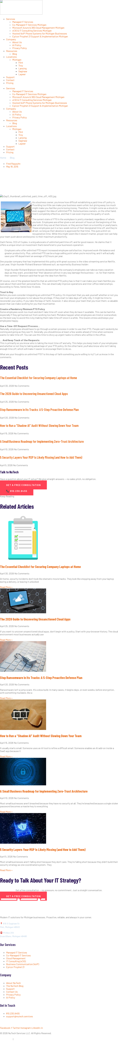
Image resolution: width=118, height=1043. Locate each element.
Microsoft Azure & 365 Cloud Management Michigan (38, 27)
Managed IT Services (22, 21)
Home (3, 157)
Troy (20, 65)
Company (11, 39)
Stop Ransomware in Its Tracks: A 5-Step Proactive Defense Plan (39, 410)
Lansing (22, 68)
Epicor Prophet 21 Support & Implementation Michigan (40, 36)
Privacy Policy (19, 48)
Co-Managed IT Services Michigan (29, 24)
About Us (17, 42)
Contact (10, 80)
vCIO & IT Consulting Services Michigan (32, 30)
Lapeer (22, 74)
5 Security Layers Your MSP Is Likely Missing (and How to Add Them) (41, 457)
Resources (11, 50)
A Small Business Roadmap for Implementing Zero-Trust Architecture (42, 441)
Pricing (9, 82)
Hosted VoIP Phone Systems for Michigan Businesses (39, 33)
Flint (20, 62)
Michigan (16, 59)
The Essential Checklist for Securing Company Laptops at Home (38, 378)
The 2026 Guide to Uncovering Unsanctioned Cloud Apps (34, 394)
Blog (14, 53)
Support (10, 77)
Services (10, 18)
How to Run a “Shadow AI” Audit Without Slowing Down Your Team (39, 425)
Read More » (6, 587)
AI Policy (16, 45)
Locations (11, 56)
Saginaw (22, 71)
